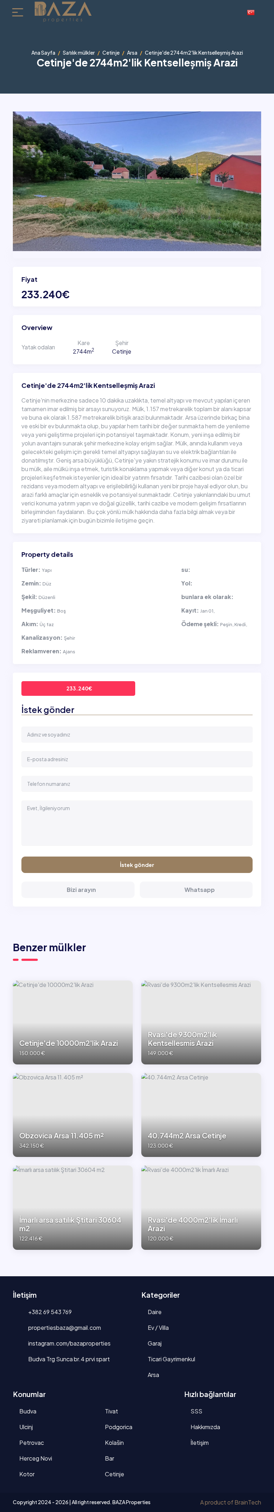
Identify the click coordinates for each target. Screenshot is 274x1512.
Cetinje (111, 52)
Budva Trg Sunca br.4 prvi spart (68, 1359)
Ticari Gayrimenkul (171, 1359)
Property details (47, 554)
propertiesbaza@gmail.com (64, 1327)
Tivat (111, 1411)
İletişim (200, 1442)
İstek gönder (137, 864)
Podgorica (118, 1427)
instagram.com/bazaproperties (69, 1343)
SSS (196, 1411)
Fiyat (29, 279)
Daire (155, 1312)
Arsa (132, 52)
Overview (36, 327)
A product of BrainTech (230, 1502)
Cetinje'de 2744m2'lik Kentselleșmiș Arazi (88, 385)
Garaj (155, 1343)
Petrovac (31, 1442)
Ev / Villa (158, 1327)
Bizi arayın (81, 889)
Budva (27, 1411)
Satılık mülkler (79, 52)
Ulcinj (26, 1427)
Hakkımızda (205, 1427)
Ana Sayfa (43, 52)
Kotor (27, 1474)
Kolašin (114, 1442)
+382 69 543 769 (49, 1312)
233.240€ (79, 688)
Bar (109, 1458)
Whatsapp (199, 889)
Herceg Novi (35, 1458)
